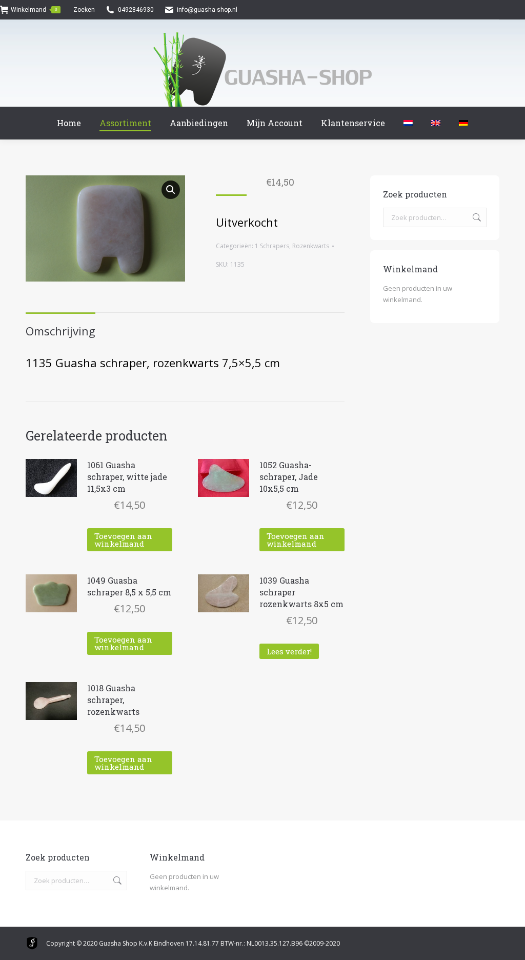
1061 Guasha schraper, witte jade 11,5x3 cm (127, 476)
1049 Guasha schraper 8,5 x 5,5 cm (129, 586)
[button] (170, 190)
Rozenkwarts (310, 246)
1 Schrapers (272, 246)
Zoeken (476, 217)
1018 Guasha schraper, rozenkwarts (113, 700)
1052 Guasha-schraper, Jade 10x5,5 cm (288, 476)
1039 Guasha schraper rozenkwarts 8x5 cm (301, 592)
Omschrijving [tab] (60, 330)
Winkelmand (34, 9)
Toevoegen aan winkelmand (123, 540)
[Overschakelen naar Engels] (435, 123)
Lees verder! (289, 651)
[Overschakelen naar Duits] (463, 123)
